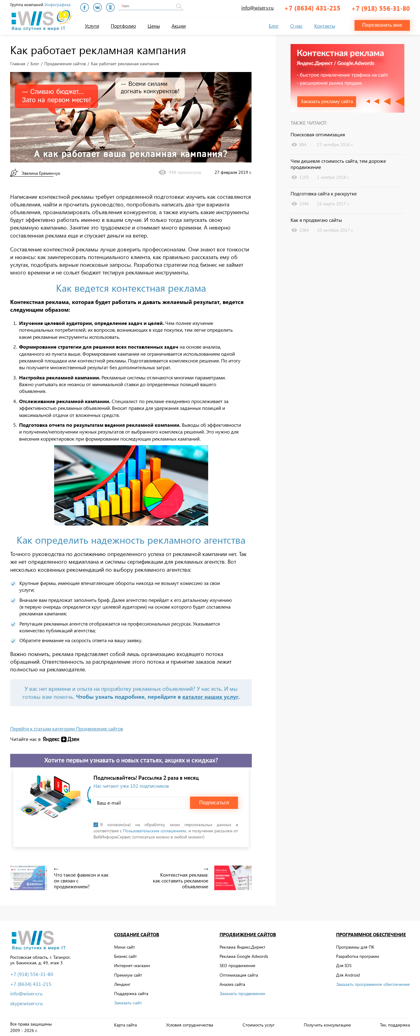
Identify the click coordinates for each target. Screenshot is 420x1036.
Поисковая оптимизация (318, 134)
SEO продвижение (237, 965)
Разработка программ (357, 956)
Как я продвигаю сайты (316, 220)
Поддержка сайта (131, 993)
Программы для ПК (355, 947)
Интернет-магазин (132, 965)
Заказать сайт (128, 1002)
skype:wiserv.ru (26, 1003)
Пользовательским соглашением (154, 831)
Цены (154, 25)
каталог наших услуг (210, 696)
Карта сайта (125, 1025)
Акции (179, 25)
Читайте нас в (25, 739)
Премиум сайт (128, 975)
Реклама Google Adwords (244, 956)
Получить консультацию (327, 1025)
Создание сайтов (136, 934)
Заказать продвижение (242, 993)
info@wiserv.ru (257, 7)
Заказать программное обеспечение (373, 984)
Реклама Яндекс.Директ (242, 947)
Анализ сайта (232, 984)
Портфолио (123, 25)
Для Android (348, 975)
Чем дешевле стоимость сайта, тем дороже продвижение (338, 164)
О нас (296, 25)
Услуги (92, 25)
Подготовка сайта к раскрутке (324, 193)
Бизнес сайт (125, 956)
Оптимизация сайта (239, 975)
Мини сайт (124, 947)
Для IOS (343, 965)
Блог (274, 25)
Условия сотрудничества (189, 1025)
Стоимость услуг (259, 1025)
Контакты (324, 25)
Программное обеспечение (371, 934)
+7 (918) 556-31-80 (380, 8)
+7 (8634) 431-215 (312, 7)
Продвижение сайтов (65, 64)
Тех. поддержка (395, 1025)
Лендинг (122, 984)
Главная (17, 64)
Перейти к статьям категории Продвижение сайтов (66, 728)
